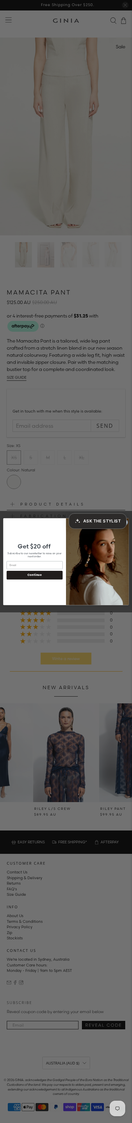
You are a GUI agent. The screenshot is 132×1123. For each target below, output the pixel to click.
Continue (34, 575)
